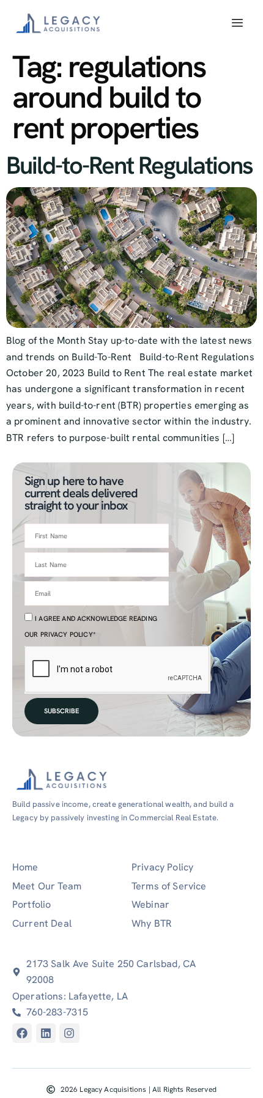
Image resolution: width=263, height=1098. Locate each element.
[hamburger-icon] (237, 23)
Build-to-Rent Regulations (129, 165)
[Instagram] (69, 1033)
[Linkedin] (46, 1033)
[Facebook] (22, 1033)
